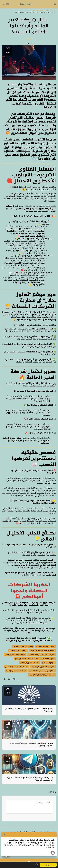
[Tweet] (14, 679)
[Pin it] (9, 679)
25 (8, 690)
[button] (55, 4)
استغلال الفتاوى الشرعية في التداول (42, 651)
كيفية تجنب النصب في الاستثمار (16, 667)
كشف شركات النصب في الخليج (26, 659)
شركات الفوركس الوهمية (16, 671)
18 (8, 725)
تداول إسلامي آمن (48, 659)
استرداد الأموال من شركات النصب (41, 655)
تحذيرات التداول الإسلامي (29, 663)
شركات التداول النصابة (18, 651)
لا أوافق (48, 865)
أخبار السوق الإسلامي (40, 10)
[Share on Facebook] (19, 679)
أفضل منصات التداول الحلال (15, 655)
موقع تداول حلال (48, 663)
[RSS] (4, 679)
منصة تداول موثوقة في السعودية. (42, 675)
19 (8, 759)
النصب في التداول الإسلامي (23, 647)
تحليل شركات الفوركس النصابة (42, 667)
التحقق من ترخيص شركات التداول (42, 671)
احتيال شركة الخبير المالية (45, 647)
